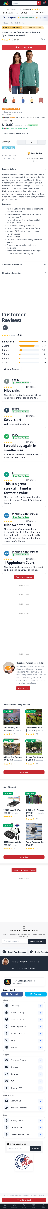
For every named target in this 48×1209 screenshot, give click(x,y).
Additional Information (12, 264)
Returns (14, 1074)
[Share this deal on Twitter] (9, 158)
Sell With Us (16, 1100)
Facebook (14, 994)
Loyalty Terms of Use (20, 1134)
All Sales (5, 23)
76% (44, 345)
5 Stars (5, 345)
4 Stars (5, 350)
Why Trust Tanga (18, 1012)
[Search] (39, 3)
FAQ (34, 968)
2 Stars (5, 358)
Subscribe (35, 1148)
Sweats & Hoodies (18, 23)
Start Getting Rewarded (24, 981)
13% (44, 350)
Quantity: (6, 142)
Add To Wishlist (8, 148)
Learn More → (17, 983)
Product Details (9, 169)
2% (44, 358)
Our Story (15, 1005)
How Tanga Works (19, 1026)
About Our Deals (18, 1033)
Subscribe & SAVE (37, 941)
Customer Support (19, 1060)
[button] (11, 121)
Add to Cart (25, 1200)
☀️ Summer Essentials (26, 17)
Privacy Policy (17, 1120)
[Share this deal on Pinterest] (14, 158)
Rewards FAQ (16, 1088)
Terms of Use (16, 1127)
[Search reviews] (5, 327)
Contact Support (21, 968)
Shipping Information (11, 273)
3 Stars (5, 354)
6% (44, 354)
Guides (14, 1047)
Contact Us (23, 688)
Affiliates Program (19, 1107)
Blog (13, 1040)
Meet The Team (17, 1019)
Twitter (37, 994)
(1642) (15, 39)
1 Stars (5, 362)
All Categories (10, 18)
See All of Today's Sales (24, 870)
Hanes (9, 114)
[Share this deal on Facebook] (4, 158)
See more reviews (24, 577)
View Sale (24, 772)
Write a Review (11, 369)
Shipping (15, 1067)
